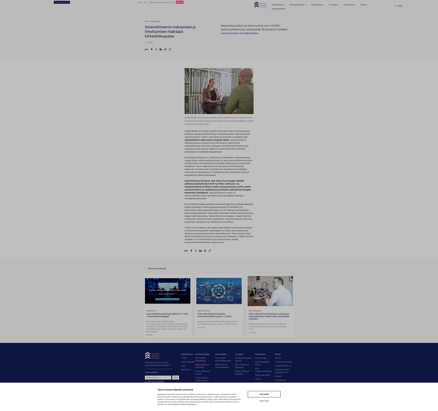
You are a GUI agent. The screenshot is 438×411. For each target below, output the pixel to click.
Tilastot (258, 379)
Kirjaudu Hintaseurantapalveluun (160, 2)
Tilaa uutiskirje (60, 2)
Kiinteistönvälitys (297, 4)
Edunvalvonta (280, 380)
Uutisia (184, 358)
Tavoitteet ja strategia (283, 362)
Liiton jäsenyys (261, 358)
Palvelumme (349, 4)
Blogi (183, 365)
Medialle (179, 2)
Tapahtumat (150, 311)
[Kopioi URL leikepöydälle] (170, 49)
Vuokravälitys (316, 4)
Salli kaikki (264, 394)
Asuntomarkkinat (188, 362)
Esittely (278, 358)
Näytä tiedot (264, 401)
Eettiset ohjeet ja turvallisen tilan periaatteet (202, 380)
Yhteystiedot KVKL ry (283, 365)
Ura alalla (333, 4)
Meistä (363, 4)
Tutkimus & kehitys (262, 375)
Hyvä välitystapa (152, 21)
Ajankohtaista (277, 4)
